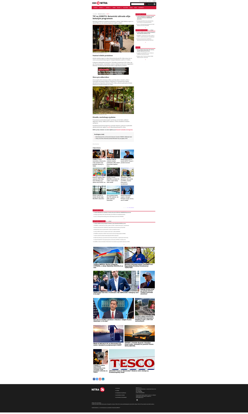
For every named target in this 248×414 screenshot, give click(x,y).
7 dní (148, 30)
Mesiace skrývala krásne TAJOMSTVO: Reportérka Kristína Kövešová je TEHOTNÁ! (145, 39)
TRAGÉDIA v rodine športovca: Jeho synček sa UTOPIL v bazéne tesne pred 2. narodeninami (145, 36)
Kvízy (135, 7)
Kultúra (125, 7)
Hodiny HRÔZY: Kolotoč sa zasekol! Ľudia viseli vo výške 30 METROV (107, 231)
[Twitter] (97, 379)
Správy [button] (108, 7)
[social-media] (137, 400)
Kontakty (141, 7)
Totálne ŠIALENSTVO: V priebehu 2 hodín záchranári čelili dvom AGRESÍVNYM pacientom (145, 18)
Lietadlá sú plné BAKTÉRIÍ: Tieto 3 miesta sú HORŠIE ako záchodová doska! (145, 53)
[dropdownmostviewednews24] (145, 42)
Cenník (117, 390)
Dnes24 (118, 129)
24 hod (151, 30)
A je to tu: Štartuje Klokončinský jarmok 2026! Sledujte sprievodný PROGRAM (145, 25)
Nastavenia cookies (120, 395)
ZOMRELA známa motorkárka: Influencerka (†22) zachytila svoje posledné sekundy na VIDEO (112, 241)
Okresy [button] (101, 7)
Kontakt (118, 388)
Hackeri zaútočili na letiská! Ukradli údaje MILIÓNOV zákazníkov (106, 235)
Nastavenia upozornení (121, 397)
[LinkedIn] (103, 379)
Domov (95, 7)
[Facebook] (94, 379)
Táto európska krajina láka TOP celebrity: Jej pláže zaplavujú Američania (145, 50)
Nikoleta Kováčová (101, 13)
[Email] (100, 379)
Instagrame (130, 129)
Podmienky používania (121, 392)
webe (109, 127)
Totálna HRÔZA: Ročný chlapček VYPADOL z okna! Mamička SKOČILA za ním (146, 33)
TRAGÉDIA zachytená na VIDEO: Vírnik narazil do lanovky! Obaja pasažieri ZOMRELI (110, 233)
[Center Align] (145, 4)
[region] (108, 3)
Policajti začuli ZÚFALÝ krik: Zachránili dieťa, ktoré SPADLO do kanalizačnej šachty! (145, 21)
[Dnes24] (104, 3)
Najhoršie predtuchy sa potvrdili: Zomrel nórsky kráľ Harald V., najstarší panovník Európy (111, 237)
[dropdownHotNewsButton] (145, 60)
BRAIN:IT (118, 407)
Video (131, 7)
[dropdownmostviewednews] (145, 28)
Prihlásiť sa (150, 4)
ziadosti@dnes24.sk (139, 397)
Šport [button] (119, 7)
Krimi (114, 7)
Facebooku (123, 129)
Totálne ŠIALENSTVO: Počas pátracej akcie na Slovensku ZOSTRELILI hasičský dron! (110, 239)
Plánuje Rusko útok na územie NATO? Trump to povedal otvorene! (107, 229)
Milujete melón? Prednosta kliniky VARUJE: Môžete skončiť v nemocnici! (145, 57)
